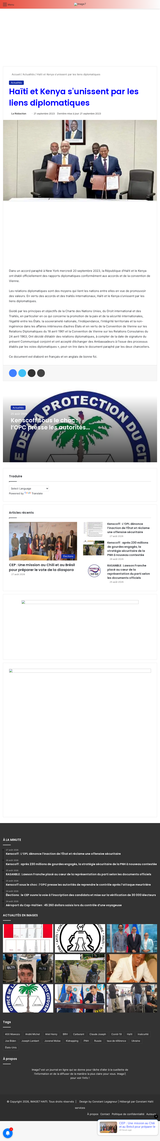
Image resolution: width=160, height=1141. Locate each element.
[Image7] (80, 4)
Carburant (78, 1034)
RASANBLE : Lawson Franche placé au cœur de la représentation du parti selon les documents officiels (128, 572)
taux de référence (116, 1040)
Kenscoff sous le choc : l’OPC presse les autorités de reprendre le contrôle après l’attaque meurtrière (50, 431)
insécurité (143, 1034)
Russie (97, 1040)
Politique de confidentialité (128, 1114)
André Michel (32, 1034)
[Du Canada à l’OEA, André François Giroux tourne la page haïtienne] (132, 938)
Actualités (29, 74)
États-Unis (11, 1047)
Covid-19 (116, 1034)
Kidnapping (72, 1040)
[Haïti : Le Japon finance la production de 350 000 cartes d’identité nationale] (80, 998)
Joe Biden (10, 1040)
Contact (105, 1114)
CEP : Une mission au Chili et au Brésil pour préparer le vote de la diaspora (42, 567)
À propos (92, 1114)
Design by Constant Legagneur (98, 1101)
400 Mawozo (12, 1034)
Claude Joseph (98, 1034)
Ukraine (136, 1040)
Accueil (15, 74)
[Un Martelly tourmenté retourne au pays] (132, 998)
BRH (65, 1034)
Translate (37, 493)
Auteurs (151, 1114)
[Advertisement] (32, 36)
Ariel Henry (51, 1034)
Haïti (129, 1034)
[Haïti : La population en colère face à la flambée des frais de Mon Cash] (28, 938)
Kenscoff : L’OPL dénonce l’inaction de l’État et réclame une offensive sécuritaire (128, 528)
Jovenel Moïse (52, 1040)
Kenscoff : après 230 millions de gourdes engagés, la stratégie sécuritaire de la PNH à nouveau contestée (127, 549)
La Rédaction (18, 113)
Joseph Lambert (30, 1040)
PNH (86, 1040)
